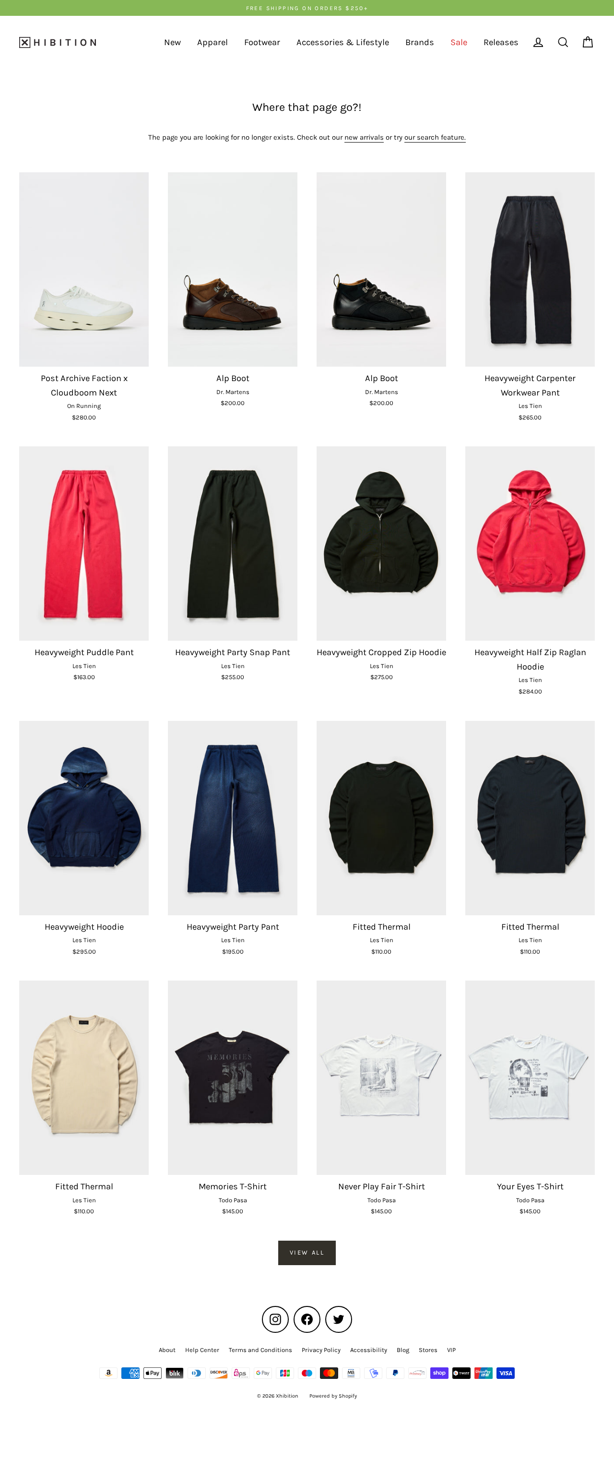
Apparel (212, 42)
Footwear (262, 42)
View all (307, 1252)
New (172, 42)
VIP (451, 1349)
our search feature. (435, 137)
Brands (419, 42)
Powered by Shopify (333, 1396)
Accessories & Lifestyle (342, 42)
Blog (403, 1349)
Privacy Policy (321, 1349)
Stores (428, 1349)
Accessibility (368, 1349)
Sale (458, 42)
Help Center (202, 1349)
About (167, 1349)
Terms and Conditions (260, 1349)
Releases (501, 42)
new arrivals (364, 137)
